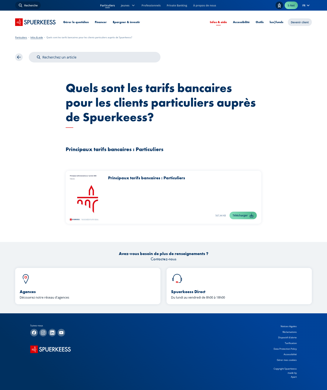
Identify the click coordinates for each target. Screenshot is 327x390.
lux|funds (276, 22)
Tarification (291, 343)
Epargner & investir (126, 22)
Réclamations (290, 332)
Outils (260, 22)
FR (303, 5)
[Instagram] (43, 332)
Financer (101, 22)
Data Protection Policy (285, 348)
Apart (294, 376)
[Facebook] (34, 332)
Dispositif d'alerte (287, 337)
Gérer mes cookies (287, 360)
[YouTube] (61, 332)
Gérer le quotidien (76, 22)
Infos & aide (218, 22)
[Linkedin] (52, 332)
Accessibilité (241, 22)
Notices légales (289, 326)
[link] (19, 57)
